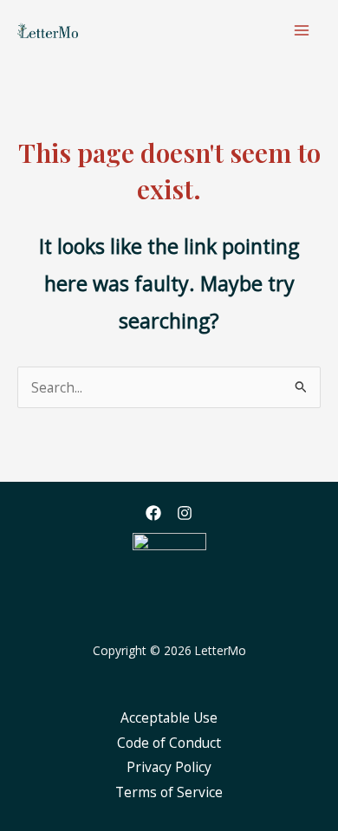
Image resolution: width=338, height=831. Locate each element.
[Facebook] (153, 513)
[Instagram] (184, 513)
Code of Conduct (169, 742)
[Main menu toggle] (302, 30)
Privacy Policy (169, 766)
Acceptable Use (169, 717)
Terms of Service (169, 792)
